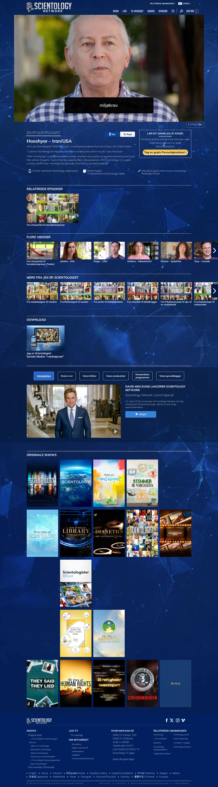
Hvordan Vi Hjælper (182, 743)
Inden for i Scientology (40, 746)
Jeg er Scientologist (39, 763)
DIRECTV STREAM (123, 738)
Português (86, 779)
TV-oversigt (76, 735)
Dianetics (157, 743)
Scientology (158, 734)
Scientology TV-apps (124, 752)
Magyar (164, 775)
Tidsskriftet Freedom (162, 753)
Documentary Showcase (41, 767)
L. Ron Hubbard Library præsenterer (45, 760)
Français (163, 779)
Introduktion (77, 744)
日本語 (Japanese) (38, 779)
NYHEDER (163, 11)
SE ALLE (175, 683)
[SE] (42, 533)
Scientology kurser (181, 734)
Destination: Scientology (41, 749)
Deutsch (57, 775)
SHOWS (151, 11)
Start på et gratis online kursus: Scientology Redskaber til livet (163, 172)
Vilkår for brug (104, 786)
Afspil (143, 414)
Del (113, 134)
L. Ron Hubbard (160, 738)
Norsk (73, 779)
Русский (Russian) (106, 779)
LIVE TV (73, 730)
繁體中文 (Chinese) (144, 779)
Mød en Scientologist (39, 753)
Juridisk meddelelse (181, 786)
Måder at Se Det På (80, 748)
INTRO (116, 11)
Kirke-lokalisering (181, 738)
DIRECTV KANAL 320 (124, 735)
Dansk (44, 775)
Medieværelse (78, 751)
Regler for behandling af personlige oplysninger (150, 786)
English (32, 775)
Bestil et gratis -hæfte (106, 172)
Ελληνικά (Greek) (75, 775)
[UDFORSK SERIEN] (42, 483)
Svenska (125, 779)
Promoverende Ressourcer (83, 758)
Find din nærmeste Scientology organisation (55, 170)
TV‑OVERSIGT (137, 11)
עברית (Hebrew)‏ (146, 775)
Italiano (176, 775)
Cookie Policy (120, 786)
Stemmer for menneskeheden (43, 756)
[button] (3, 250)
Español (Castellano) (122, 775)
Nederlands (59, 779)
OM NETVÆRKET (79, 739)
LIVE (125, 11)
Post (129, 134)
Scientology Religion (182, 747)
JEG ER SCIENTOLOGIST (43, 132)
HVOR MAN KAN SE (122, 730)
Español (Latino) (98, 775)
